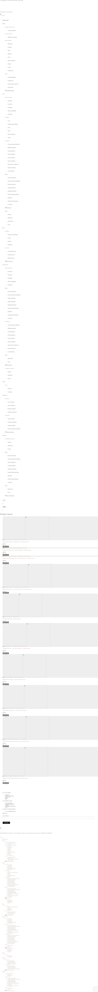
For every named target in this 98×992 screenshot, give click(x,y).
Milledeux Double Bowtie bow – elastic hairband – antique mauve (18, 558)
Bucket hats (10, 221)
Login (4, 500)
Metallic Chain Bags (12, 191)
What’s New (6, 20)
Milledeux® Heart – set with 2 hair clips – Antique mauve (16, 648)
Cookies (7, 805)
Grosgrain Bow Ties (12, 251)
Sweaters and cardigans (13, 124)
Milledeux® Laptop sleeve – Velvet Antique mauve (15, 710)
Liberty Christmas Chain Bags (14, 181)
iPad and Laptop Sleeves (13, 201)
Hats (6, 211)
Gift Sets (10, 388)
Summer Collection (12, 167)
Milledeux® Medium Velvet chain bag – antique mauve (16, 741)
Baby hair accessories (12, 37)
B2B (6, 798)
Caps (9, 224)
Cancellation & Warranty (10, 806)
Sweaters (10, 47)
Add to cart (5, 546)
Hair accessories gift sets (13, 83)
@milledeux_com (12, 811)
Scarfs (9, 67)
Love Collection (11, 171)
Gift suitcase (10, 87)
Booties (9, 63)
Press (6, 797)
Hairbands (10, 107)
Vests (9, 127)
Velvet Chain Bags (11, 184)
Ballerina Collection (12, 147)
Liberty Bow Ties (11, 254)
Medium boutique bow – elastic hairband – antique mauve (17, 550)
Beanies (9, 214)
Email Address (6, 815)
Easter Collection (11, 405)
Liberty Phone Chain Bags (13, 194)
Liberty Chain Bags (12, 177)
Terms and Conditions (9, 804)
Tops (9, 120)
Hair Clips (10, 104)
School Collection (11, 154)
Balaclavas (10, 43)
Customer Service (9, 803)
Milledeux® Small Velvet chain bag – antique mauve (15, 778)
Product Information (9, 795)
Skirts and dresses (11, 60)
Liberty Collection (11, 160)
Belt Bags (10, 197)
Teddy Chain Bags (11, 187)
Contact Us (7, 796)
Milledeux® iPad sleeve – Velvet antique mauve (14, 679)
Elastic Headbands (12, 110)
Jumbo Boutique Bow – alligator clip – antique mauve (16, 541)
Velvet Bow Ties (11, 258)
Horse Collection (11, 157)
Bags (6, 174)
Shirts (9, 50)
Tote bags (10, 204)
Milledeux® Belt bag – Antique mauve (12, 618)
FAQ (6, 807)
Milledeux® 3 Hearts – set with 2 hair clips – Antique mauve (17, 589)
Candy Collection (11, 150)
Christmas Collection (12, 422)
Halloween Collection (12, 412)
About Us (7, 794)
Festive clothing (11, 418)
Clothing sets (10, 70)
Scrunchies (10, 114)
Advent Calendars (11, 425)
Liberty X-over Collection (13, 164)
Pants (9, 57)
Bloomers (10, 53)
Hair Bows (10, 100)
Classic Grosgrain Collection (14, 144)
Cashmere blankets (12, 30)
